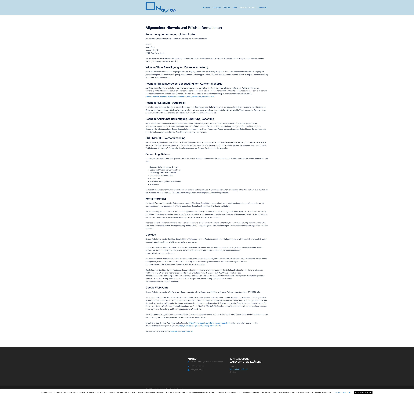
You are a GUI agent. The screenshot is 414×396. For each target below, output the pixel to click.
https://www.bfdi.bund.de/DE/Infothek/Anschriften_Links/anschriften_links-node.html (180, 97)
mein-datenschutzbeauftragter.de (181, 331)
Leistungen (217, 7)
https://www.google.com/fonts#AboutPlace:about (209, 323)
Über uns (227, 7)
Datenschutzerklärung (248, 7)
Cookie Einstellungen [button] (343, 392)
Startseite (206, 7)
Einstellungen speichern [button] (363, 392)
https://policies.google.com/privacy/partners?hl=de (200, 326)
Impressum (263, 7)
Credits (233, 372)
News (235, 7)
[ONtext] (161, 7)
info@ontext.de (197, 370)
